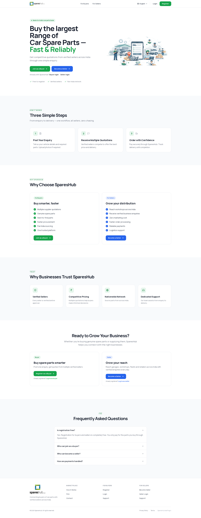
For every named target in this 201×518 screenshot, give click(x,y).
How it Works (71, 490)
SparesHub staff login (164, 511)
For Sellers (97, 4)
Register (165, 4)
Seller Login (143, 494)
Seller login (65, 74)
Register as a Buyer (44, 373)
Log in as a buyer (51, 378)
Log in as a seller (123, 381)
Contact (69, 498)
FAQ (67, 494)
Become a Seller (60, 69)
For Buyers (85, 4)
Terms (153, 511)
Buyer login (54, 74)
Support (106, 498)
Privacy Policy (143, 511)
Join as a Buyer (39, 69)
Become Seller (144, 490)
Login (155, 4)
